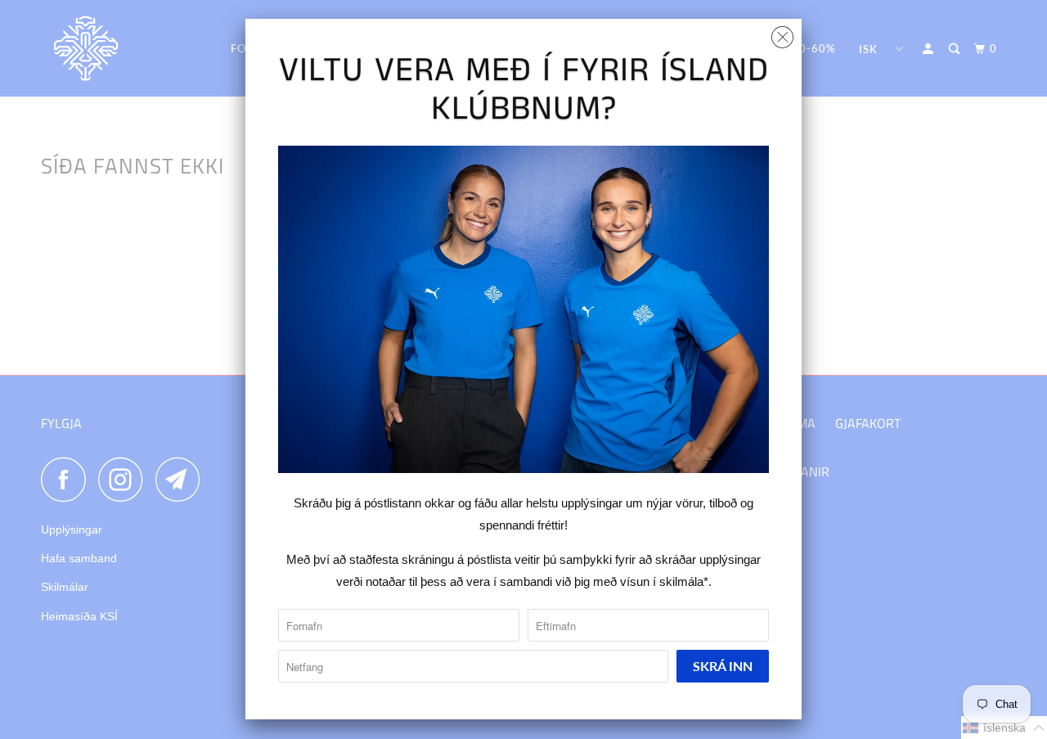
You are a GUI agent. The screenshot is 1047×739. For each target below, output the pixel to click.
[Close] (782, 33)
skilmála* (683, 581)
